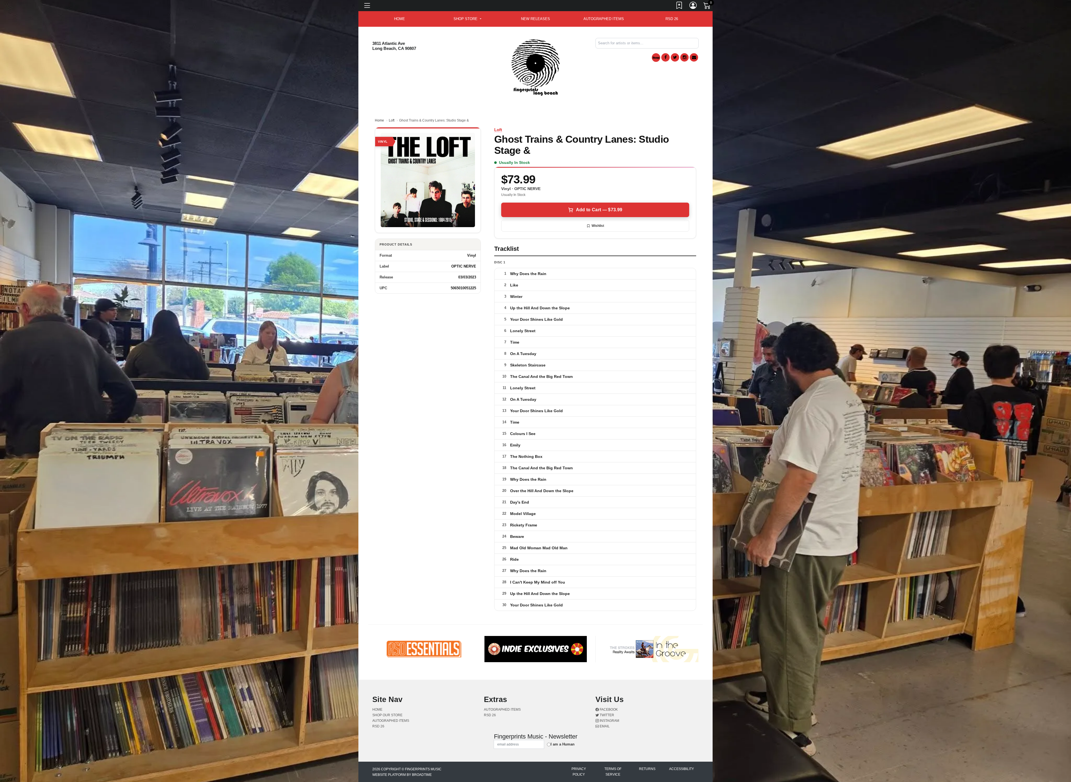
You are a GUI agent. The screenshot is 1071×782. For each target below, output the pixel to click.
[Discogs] (656, 57)
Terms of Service (612, 771)
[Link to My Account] (693, 6)
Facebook (608, 709)
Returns (647, 769)
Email (604, 726)
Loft (391, 120)
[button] (467, 19)
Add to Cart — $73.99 (599, 209)
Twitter (606, 715)
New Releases (535, 19)
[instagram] (684, 57)
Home (379, 120)
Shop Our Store (387, 715)
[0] (707, 6)
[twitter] (675, 57)
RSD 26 (671, 19)
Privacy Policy (578, 771)
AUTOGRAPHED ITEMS (603, 19)
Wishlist (598, 226)
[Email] (694, 57)
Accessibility (681, 769)
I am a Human (563, 744)
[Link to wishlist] (679, 6)
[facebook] (665, 57)
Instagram (609, 721)
